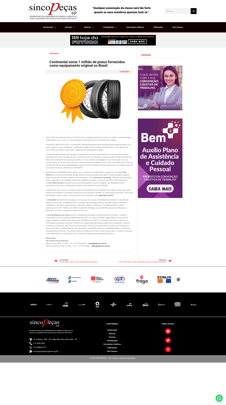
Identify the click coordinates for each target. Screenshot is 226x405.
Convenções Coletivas (135, 27)
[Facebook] (168, 331)
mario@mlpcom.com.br (97, 243)
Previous (178, 279)
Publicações (158, 27)
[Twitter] (168, 340)
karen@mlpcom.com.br (101, 246)
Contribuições (108, 27)
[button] (219, 398)
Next (49, 279)
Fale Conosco (177, 27)
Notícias (87, 27)
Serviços (68, 27)
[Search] (194, 11)
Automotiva (54, 53)
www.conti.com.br (106, 195)
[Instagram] (168, 349)
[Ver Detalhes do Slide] (113, 40)
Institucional (48, 27)
